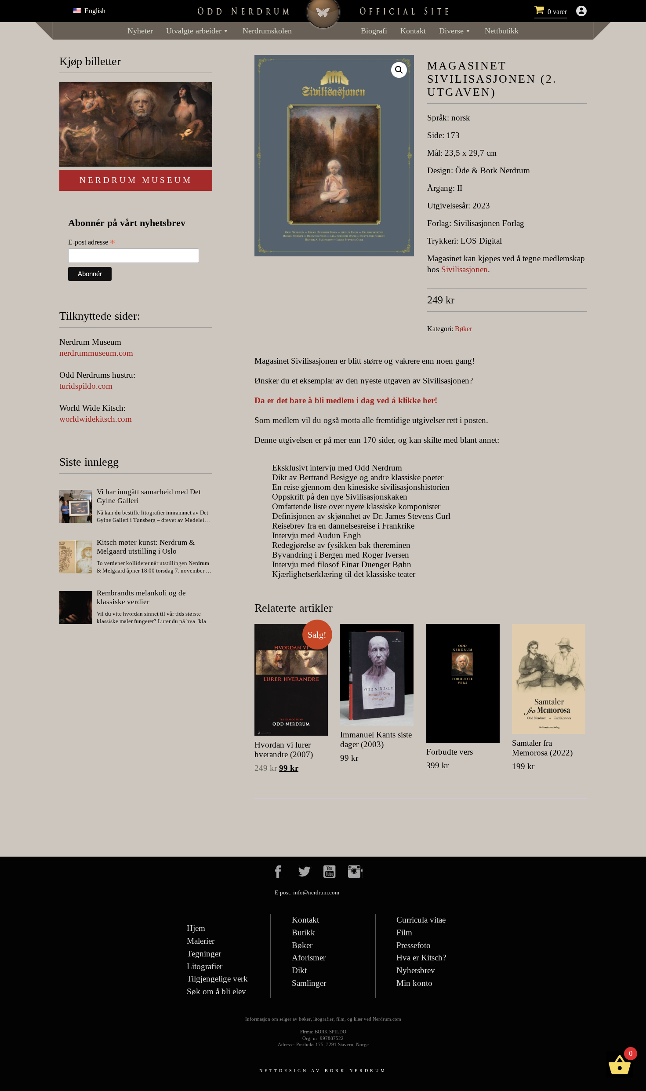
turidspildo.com (86, 385)
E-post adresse (91, 242)
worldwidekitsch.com (95, 418)
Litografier (204, 966)
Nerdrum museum (136, 180)
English (94, 11)
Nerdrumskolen (267, 30)
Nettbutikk (502, 30)
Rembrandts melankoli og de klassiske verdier (141, 597)
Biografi (374, 30)
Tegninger (204, 953)
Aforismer (309, 957)
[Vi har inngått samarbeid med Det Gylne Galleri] (75, 507)
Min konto (414, 983)
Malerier (200, 940)
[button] (399, 70)
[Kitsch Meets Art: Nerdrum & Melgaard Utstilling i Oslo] (75, 558)
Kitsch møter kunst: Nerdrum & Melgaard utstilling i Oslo (146, 546)
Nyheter (140, 30)
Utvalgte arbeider (193, 30)
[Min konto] (581, 11)
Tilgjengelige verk (217, 978)
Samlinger (309, 983)
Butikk (303, 932)
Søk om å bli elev (216, 991)
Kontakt (413, 30)
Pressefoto (413, 945)
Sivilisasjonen (464, 269)
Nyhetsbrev (415, 970)
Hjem (196, 928)
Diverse (451, 30)
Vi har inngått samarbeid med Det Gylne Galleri (149, 496)
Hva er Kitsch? (421, 957)
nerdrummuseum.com (96, 353)
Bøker (463, 328)
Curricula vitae (421, 919)
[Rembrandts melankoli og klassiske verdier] (75, 608)
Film (404, 932)
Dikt (299, 970)
